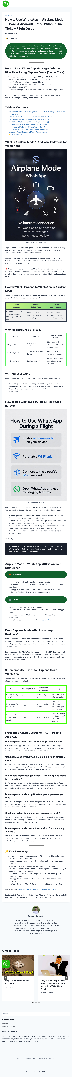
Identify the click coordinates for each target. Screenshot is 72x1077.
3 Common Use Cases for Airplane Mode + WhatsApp (28, 129)
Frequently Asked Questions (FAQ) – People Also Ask (28, 132)
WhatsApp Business (9, 1026)
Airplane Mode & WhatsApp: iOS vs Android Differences (29, 124)
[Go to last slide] (5, 978)
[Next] (66, 978)
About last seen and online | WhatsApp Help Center (37, 889)
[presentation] (18, 965)
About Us (20, 1058)
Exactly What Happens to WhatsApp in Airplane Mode (28, 119)
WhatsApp (8, 16)
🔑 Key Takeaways (15, 135)
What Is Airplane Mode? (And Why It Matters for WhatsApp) (30, 117)
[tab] (32, 1002)
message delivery (45, 620)
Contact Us (30, 1058)
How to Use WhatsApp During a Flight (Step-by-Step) (28, 122)
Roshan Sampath (12, 33)
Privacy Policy (41, 1058)
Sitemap (52, 1058)
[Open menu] (68, 3)
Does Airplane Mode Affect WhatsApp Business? (26, 127)
